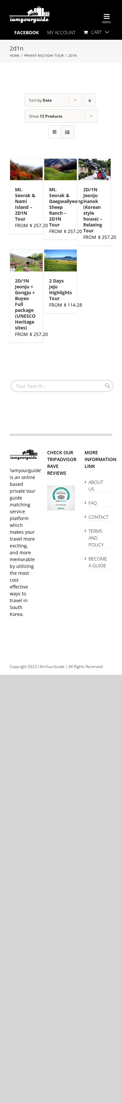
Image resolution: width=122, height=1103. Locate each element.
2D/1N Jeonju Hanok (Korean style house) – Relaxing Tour (92, 210)
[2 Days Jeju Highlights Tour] (60, 260)
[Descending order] (89, 100)
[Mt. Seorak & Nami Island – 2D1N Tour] (26, 169)
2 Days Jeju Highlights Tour (60, 289)
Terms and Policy (95, 538)
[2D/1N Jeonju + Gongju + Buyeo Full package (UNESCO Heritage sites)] (26, 260)
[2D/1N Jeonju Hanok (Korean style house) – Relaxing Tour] (94, 169)
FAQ (92, 503)
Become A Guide (97, 562)
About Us (95, 485)
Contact (98, 517)
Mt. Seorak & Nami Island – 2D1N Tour (25, 204)
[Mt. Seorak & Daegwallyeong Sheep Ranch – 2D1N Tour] (60, 169)
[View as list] (67, 132)
